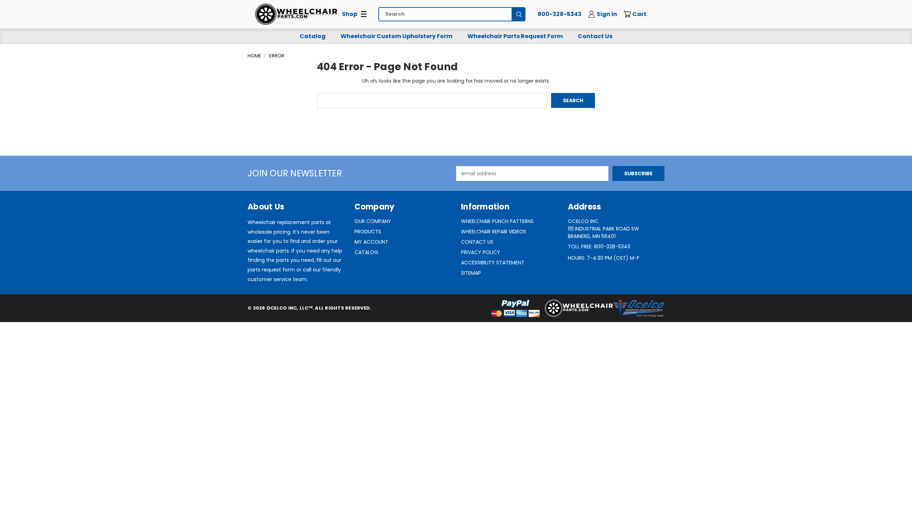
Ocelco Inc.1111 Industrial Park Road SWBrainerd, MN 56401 (603, 229)
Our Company (372, 221)
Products (367, 231)
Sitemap (471, 272)
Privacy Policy (480, 252)
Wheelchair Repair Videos (493, 231)
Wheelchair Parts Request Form (515, 36)
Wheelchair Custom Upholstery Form (396, 36)
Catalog (313, 36)
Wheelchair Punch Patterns (497, 221)
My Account (371, 241)
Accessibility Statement (492, 262)
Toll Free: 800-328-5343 (599, 246)
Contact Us (595, 36)
